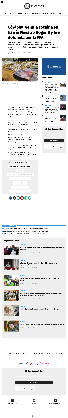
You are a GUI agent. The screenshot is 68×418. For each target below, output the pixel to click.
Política (12, 13)
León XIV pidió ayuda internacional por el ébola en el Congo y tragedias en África (25, 231)
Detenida (20, 171)
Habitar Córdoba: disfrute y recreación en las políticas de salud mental (40, 279)
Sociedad (27, 13)
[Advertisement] (23, 95)
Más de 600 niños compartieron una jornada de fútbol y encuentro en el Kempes (25, 228)
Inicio (6, 13)
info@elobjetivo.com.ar (55, 403)
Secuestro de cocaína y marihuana (20, 191)
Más (60, 13)
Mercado (20, 13)
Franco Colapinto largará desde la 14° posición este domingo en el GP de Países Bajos (52, 110)
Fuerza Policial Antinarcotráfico (20, 179)
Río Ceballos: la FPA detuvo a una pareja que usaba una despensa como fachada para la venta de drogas (40, 294)
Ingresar (60, 353)
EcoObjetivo (53, 13)
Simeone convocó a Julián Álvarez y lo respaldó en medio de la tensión (52, 121)
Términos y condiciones (12, 353)
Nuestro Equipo (38, 353)
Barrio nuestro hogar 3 (22, 162)
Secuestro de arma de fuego (20, 187)
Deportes (48, 105)
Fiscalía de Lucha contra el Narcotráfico (20, 175)
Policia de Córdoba (20, 183)
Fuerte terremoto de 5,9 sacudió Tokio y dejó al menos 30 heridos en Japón (24, 233)
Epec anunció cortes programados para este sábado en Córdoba (51, 100)
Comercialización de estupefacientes (20, 166)
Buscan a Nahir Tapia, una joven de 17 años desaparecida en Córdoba (42, 324)
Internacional (36, 13)
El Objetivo (15, 52)
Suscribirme (54, 141)
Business (45, 13)
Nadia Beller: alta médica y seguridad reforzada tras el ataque (40, 309)
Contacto (49, 353)
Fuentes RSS (26, 353)
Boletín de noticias (55, 129)
